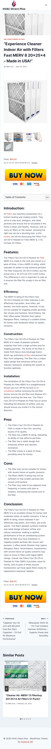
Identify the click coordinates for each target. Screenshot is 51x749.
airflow (27, 355)
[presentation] (25, 676)
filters (9, 214)
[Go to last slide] (7, 689)
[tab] (20, 719)
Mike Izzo (9, 67)
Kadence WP (27, 742)
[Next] (44, 689)
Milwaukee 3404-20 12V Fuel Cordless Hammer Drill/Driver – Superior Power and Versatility (38, 627)
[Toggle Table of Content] (46, 197)
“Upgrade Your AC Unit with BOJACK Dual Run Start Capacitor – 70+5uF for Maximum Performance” (12, 629)
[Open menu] (46, 5)
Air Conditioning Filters (14, 39)
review (7, 236)
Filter (42, 258)
